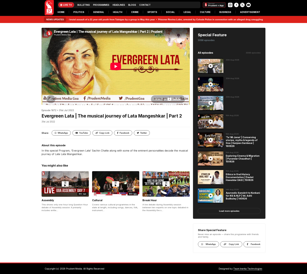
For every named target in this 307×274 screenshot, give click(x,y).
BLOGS (132, 5)
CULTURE (205, 12)
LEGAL (187, 12)
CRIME (135, 12)
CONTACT (145, 5)
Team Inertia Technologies (247, 268)
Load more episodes (229, 211)
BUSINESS (225, 12)
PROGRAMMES (101, 5)
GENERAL (98, 12)
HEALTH (117, 12)
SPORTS (152, 12)
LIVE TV (67, 5)
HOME (61, 12)
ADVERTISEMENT (250, 12)
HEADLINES (119, 5)
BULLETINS (83, 5)
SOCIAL (170, 12)
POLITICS (78, 12)
